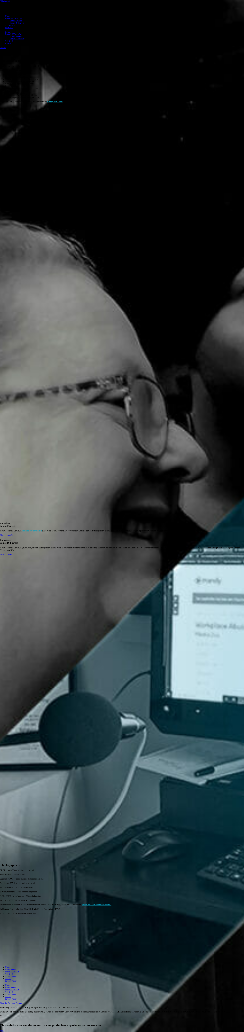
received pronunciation (32, 531)
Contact (8, 978)
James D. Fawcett (17, 23)
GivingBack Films (55, 102)
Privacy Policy (11, 981)
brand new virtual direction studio (96, 905)
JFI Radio (9, 27)
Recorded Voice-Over (14, 18)
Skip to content (6, 1)
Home (7, 16)
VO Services (10, 25)
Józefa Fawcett (16, 21)
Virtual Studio (10, 976)
